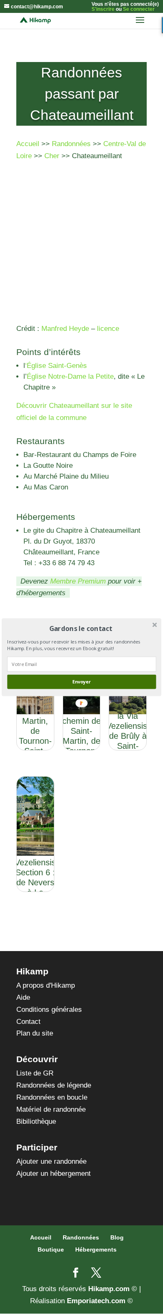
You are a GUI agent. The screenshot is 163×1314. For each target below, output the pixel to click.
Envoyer (81, 681)
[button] (80, 628)
